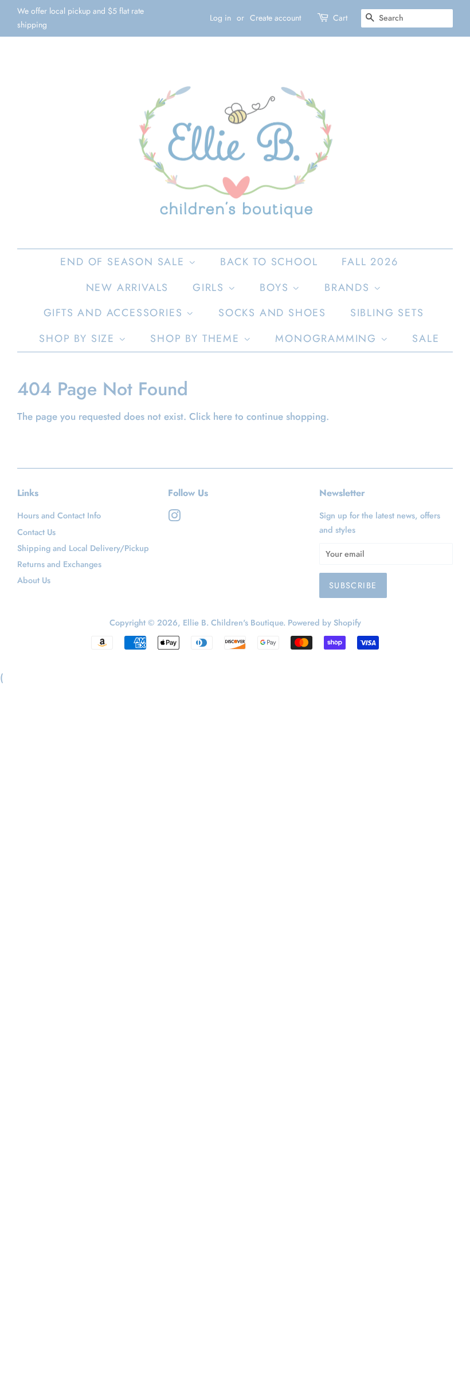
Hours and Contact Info (59, 515)
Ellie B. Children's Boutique (233, 622)
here (222, 416)
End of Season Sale (124, 261)
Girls (210, 287)
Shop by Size (78, 338)
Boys (276, 287)
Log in (220, 17)
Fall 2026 (370, 261)
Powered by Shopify (324, 622)
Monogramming (327, 338)
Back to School (269, 261)
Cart (340, 17)
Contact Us (36, 532)
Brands (349, 287)
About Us (33, 580)
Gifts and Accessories (115, 312)
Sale (425, 338)
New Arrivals (127, 287)
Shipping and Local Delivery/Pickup (83, 548)
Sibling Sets (387, 312)
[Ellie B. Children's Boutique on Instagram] (174, 518)
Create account (275, 17)
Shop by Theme (196, 338)
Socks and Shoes (272, 312)
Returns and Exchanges (59, 564)
